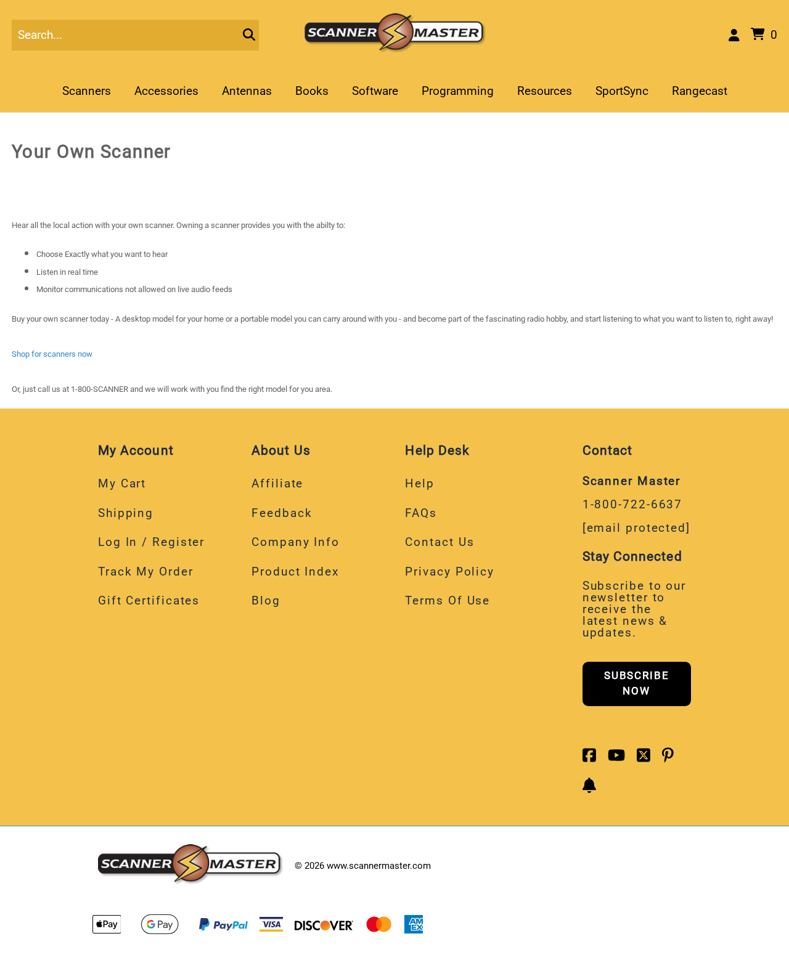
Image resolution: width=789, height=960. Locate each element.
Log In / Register (151, 542)
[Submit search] (249, 35)
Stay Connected (632, 556)
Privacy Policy (449, 571)
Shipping (125, 513)
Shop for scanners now (52, 354)
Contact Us (439, 542)
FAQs (421, 513)
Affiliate (277, 483)
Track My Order (146, 571)
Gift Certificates (149, 600)
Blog (265, 600)
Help (420, 483)
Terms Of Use (447, 600)
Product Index (295, 571)
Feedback (281, 513)
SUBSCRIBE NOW (636, 683)
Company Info (295, 542)
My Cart (122, 483)
